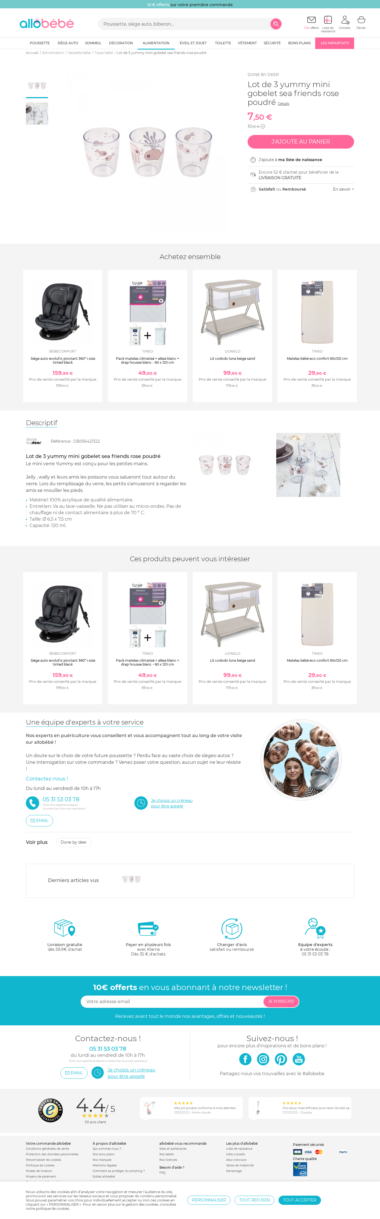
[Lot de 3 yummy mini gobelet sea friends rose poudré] (131, 879)
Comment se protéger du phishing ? (119, 1171)
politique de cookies (52, 1208)
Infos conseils (235, 1154)
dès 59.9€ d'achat (64, 947)
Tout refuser (254, 1200)
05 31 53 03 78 (315, 954)
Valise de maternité (240, 1165)
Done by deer (263, 74)
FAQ (162, 1172)
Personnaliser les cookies (43, 1160)
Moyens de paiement (41, 1176)
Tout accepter (299, 1200)
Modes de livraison (39, 1171)
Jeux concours (236, 1160)
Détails (283, 104)
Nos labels (166, 1154)
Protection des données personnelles (52, 1154)
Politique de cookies (40, 1165)
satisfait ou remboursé (232, 947)
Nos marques (102, 1160)
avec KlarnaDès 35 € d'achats (148, 949)
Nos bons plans (103, 1154)
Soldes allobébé (104, 1176)
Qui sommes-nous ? (107, 1149)
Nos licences (168, 1160)
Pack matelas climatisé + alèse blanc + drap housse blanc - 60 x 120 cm (147, 360)
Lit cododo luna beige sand (232, 358)
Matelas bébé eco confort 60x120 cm (317, 358)
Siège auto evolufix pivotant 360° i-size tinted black (63, 360)
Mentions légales (105, 1165)
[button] (263, 126)
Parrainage (234, 1171)
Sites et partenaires (173, 1149)
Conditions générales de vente (47, 1149)
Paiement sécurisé (308, 1144)
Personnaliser (209, 1200)
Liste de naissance (239, 1149)
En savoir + (343, 189)
